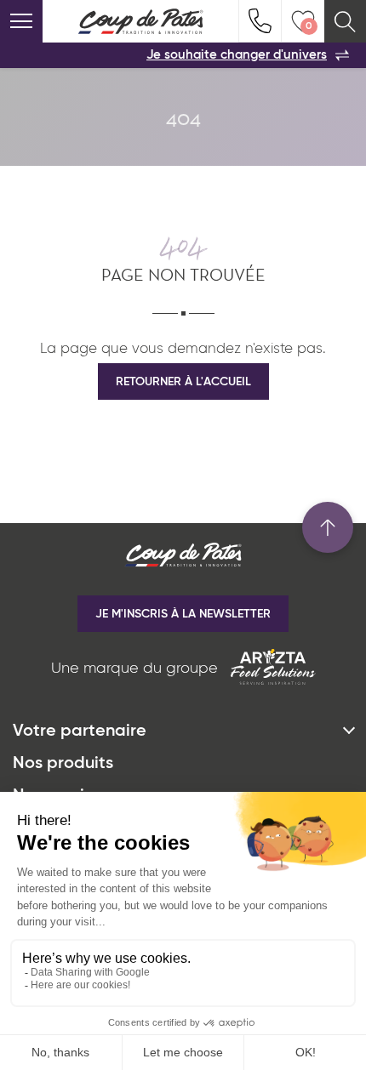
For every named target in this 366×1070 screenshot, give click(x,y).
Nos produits (63, 763)
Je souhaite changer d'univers (236, 54)
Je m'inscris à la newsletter (183, 614)
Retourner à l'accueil (183, 382)
